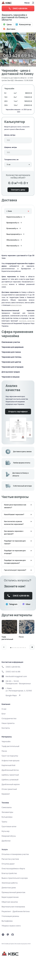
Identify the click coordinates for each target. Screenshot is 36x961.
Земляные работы (10, 883)
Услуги (5, 849)
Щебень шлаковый (10, 779)
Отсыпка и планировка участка (15, 854)
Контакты (6, 728)
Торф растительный (10, 746)
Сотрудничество (9, 718)
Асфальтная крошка (10, 760)
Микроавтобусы (9, 836)
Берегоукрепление (10, 897)
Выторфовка (7, 921)
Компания (6, 704)
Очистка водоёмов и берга (13, 868)
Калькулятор (25, 24)
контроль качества (26, 321)
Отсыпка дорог (8, 864)
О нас (4, 709)
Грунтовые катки (9, 826)
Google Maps (11, 695)
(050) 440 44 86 (13, 671)
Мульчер (5, 831)
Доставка (11, 29)
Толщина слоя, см (11, 159)
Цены (9, 24)
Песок (4, 751)
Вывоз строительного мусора (15, 878)
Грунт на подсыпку (10, 756)
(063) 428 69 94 (20, 8)
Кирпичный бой (8, 765)
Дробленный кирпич (11, 784)
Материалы (7, 736)
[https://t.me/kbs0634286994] (3, 934)
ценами (5, 284)
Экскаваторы (7, 812)
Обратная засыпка (10, 902)
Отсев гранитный (9, 789)
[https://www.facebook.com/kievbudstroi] (12, 934)
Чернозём (6, 741)
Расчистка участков (10, 859)
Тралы (4, 821)
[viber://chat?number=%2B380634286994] (7, 934)
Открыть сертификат (18, 411)
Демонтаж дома (9, 887)
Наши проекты (8, 723)
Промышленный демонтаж (13, 892)
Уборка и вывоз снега (11, 925)
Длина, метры (9, 135)
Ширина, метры (10, 147)
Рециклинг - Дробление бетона (16, 911)
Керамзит (6, 794)
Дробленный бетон (10, 770)
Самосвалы (7, 807)
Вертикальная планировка (13, 906)
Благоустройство (9, 873)
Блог (4, 713)
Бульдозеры (7, 817)
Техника (5, 802)
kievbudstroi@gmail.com (16, 676)
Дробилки (6, 841)
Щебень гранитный (10, 775)
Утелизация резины (10, 916)
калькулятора (16, 305)
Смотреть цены (18, 189)
